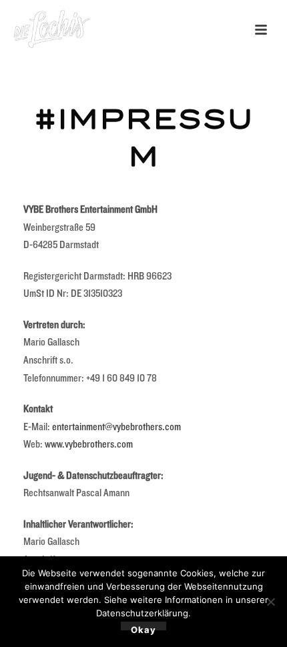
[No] (270, 601)
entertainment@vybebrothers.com (116, 426)
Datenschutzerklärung (142, 613)
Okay (143, 627)
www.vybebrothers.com (89, 444)
